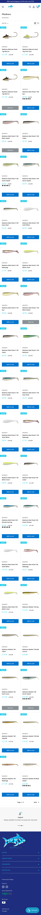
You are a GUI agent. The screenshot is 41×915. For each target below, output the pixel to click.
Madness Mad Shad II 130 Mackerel (30, 351)
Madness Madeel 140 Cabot (9, 650)
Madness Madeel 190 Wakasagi (9, 780)
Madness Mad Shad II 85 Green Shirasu (30, 521)
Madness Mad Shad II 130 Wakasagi (30, 436)
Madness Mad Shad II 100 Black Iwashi (10, 137)
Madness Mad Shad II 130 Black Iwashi (30, 309)
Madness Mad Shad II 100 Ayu (30, 93)
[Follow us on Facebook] (3, 887)
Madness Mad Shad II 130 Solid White (10, 436)
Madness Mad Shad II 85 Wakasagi (30, 565)
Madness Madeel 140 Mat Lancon (30, 650)
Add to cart (10, 63)
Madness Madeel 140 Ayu (30, 607)
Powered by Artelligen (8, 879)
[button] (26, 99)
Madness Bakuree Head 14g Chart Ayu (30, 50)
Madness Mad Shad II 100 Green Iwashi (10, 180)
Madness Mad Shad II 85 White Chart (10, 608)
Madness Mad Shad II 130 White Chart (10, 479)
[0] (37, 7)
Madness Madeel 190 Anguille (9, 737)
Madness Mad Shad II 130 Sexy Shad (30, 394)
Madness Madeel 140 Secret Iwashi (29, 693)
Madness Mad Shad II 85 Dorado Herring (10, 521)
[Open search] (30, 7)
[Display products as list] (38, 23)
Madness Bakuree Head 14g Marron (9, 93)
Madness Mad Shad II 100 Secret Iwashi (30, 180)
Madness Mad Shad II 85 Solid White (10, 565)
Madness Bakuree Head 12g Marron (9, 50)
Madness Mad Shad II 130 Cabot (10, 351)
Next (35, 802)
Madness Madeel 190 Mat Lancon (30, 737)
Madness (4, 47)
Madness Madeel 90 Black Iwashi (30, 780)
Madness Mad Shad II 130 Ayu (10, 309)
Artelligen (4, 911)
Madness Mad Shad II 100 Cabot (30, 137)
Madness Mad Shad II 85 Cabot (30, 479)
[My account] (34, 7)
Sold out (10, 108)
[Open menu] (3, 7)
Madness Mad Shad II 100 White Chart (30, 266)
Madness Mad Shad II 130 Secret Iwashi (10, 394)
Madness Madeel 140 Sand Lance (9, 693)
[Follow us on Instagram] (7, 887)
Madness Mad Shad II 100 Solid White (30, 224)
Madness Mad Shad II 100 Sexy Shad (10, 224)
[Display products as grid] (35, 23)
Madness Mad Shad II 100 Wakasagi (10, 266)
